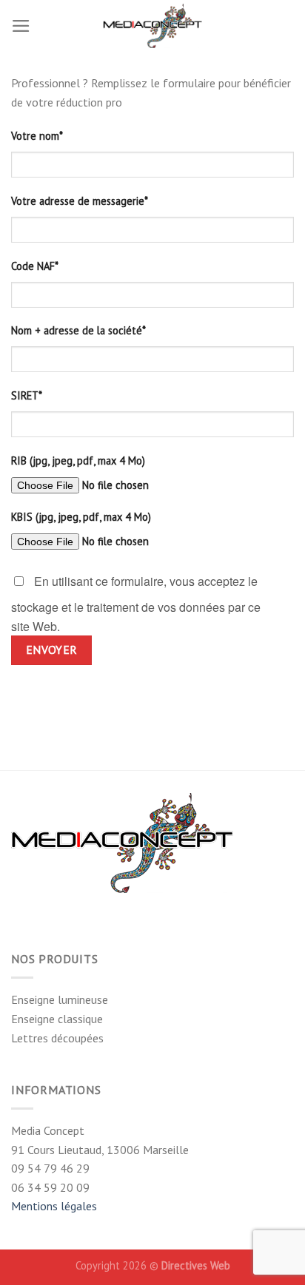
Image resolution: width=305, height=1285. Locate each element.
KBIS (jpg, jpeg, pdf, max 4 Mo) (81, 517)
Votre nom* (37, 136)
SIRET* (26, 395)
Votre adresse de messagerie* (79, 201)
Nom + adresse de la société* (78, 330)
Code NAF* (34, 266)
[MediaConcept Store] (152, 26)
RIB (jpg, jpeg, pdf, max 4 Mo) (78, 460)
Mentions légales (54, 1205)
